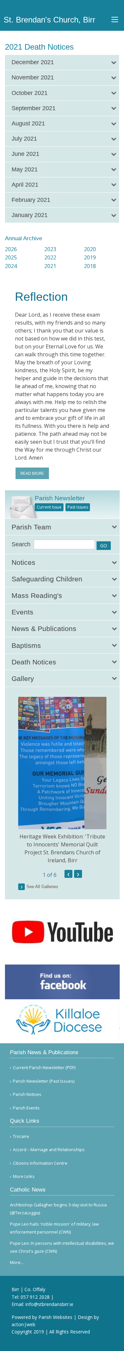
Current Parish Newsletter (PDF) (44, 1067)
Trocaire (21, 1136)
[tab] (62, 62)
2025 (11, 257)
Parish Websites (55, 1317)
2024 (11, 266)
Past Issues (77, 507)
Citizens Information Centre (40, 1163)
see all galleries (42, 886)
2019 (90, 257)
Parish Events (26, 1108)
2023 (50, 249)
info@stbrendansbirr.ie (49, 1304)
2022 (50, 257)
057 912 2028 (35, 1297)
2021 (50, 266)
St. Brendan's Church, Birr (49, 19)
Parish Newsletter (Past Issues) (43, 1081)
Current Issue (49, 507)
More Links (24, 1176)
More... (16, 1262)
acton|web (23, 1324)
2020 (90, 249)
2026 (11, 249)
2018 (90, 266)
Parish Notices (27, 1094)
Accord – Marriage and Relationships (49, 1150)
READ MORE (32, 473)
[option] (62, 781)
